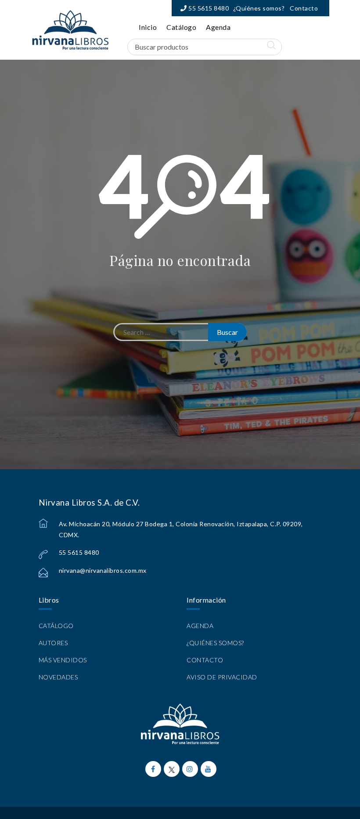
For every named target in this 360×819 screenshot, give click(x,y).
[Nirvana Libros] (70, 29)
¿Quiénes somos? (259, 8)
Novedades (58, 677)
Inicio (148, 27)
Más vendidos (63, 660)
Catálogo (181, 27)
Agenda (218, 27)
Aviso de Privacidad (222, 677)
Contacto (304, 8)
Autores (53, 643)
